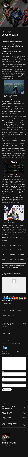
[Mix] (17, 298)
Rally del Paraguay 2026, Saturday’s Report (8, 407)
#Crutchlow (11, 310)
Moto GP (18, 38)
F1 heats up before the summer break (22, 324)
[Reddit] (14, 298)
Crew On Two (14, 38)
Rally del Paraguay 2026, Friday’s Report (8, 413)
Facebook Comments (16, 343)
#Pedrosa (17, 312)
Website (3, 383)
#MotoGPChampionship (8, 312)
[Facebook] (4, 298)
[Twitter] (7, 298)
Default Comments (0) (6, 343)
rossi (13, 315)
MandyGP (8, 38)
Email (3, 377)
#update (22, 312)
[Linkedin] (9, 298)
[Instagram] (22, 298)
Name (3, 371)
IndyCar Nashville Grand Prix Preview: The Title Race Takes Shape (8, 325)
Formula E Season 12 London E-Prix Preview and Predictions (10, 424)
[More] (25, 298)
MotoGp (22, 38)
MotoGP (4, 315)
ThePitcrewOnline (7, 11)
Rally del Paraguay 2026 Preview (7, 418)
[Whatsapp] (20, 298)
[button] (4, 348)
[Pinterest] (12, 298)
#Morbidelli (18, 310)
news (9, 315)
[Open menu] (3, 14)
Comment (4, 355)
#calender (5, 310)
